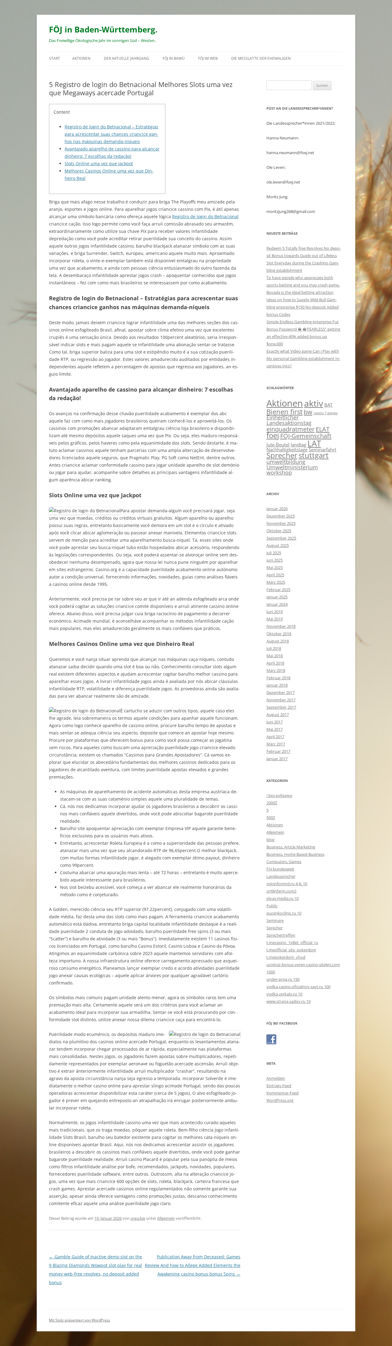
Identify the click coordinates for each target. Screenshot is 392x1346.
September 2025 (281, 538)
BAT (328, 405)
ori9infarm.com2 (281, 891)
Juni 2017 (274, 722)
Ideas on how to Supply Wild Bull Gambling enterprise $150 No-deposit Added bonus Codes (302, 307)
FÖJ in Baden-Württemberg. (103, 29)
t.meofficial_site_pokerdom (291, 950)
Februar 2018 (278, 678)
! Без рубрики (279, 795)
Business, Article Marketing (290, 847)
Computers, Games (283, 861)
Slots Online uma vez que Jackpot (99, 163)
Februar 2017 (278, 751)
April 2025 (275, 575)
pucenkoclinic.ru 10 (283, 913)
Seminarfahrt (322, 449)
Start (54, 58)
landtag (298, 445)
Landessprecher (281, 876)
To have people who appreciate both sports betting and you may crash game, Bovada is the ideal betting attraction (303, 285)
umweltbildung (285, 461)
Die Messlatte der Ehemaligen (261, 58)
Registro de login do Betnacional (205, 216)
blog (270, 839)
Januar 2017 (277, 758)
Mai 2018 (274, 655)
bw (308, 412)
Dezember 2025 (280, 516)
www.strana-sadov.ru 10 (288, 1001)
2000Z (271, 803)
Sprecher (281, 455)
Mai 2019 (274, 619)
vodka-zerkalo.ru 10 (284, 994)
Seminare (275, 920)
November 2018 (281, 626)
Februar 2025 (278, 589)
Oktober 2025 (278, 530)
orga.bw (137, 1218)
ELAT (323, 429)
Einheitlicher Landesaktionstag (288, 420)
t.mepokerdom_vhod (285, 957)
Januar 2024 (277, 604)
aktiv (313, 403)
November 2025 (281, 523)
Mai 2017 (274, 729)
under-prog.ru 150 (283, 979)
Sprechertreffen (280, 935)
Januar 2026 (277, 508)
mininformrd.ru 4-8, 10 (286, 883)
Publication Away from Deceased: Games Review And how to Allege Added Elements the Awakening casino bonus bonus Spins (192, 1265)
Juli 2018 (273, 648)
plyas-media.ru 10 (282, 898)
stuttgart (314, 455)
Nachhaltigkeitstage (286, 449)
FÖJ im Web (208, 58)
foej (272, 435)
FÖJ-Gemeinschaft (305, 435)
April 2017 (275, 736)
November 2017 (281, 700)
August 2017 (277, 714)
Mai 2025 (274, 567)
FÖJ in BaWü (174, 58)
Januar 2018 (277, 685)
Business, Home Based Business (295, 854)
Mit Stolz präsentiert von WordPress (79, 1320)
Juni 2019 (274, 611)
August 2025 (277, 545)
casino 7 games (325, 413)
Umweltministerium (292, 467)
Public (271, 905)
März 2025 (275, 582)
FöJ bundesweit (280, 869)
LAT (314, 443)
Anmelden (275, 1078)
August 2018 (277, 641)
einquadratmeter (290, 429)
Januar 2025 (277, 597)
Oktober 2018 (278, 633)
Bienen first (284, 411)
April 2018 (275, 663)
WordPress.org (279, 1100)
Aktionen (81, 58)
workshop (279, 472)
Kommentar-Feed (282, 1093)
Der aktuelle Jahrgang (126, 58)
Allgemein (166, 1218)
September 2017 (281, 707)
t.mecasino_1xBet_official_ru (292, 942)
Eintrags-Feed (278, 1085)
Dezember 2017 (280, 692)
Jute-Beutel (277, 445)
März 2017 (275, 744)
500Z (270, 817)
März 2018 (275, 670)
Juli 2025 (273, 552)
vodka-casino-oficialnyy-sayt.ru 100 (298, 986)
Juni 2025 (274, 560)
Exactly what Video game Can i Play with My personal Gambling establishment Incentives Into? (303, 358)
